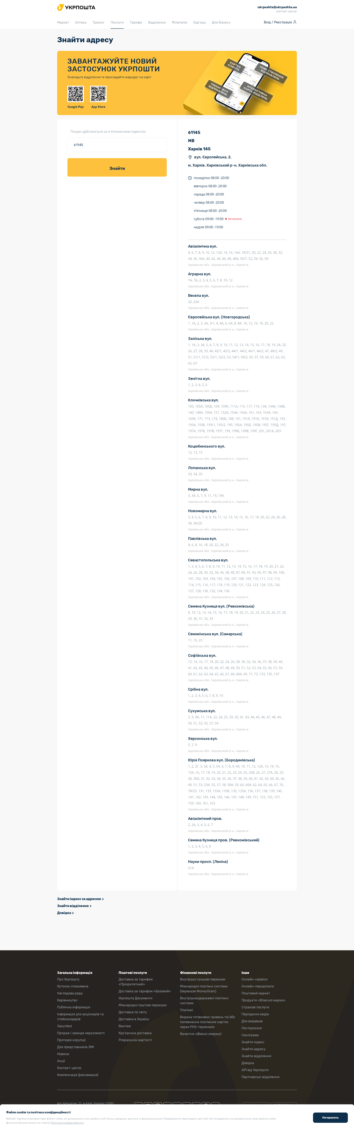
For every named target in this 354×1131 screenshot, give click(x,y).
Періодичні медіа (255, 1014)
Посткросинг (252, 1028)
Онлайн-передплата (258, 986)
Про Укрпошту (68, 979)
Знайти (117, 168)
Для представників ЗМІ (75, 1047)
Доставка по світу (133, 1012)
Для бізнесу (221, 22)
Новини (63, 1054)
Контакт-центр (69, 1068)
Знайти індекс (253, 1042)
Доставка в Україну (134, 1019)
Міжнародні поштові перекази (143, 1005)
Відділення (157, 22)
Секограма (250, 1035)
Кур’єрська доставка (135, 1033)
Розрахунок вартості (135, 1040)
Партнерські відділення (260, 1077)
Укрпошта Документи (135, 998)
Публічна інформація (73, 1007)
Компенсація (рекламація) (77, 1075)
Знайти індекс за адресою (79, 899)
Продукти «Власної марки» (263, 1000)
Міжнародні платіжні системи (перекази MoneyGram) (204, 988)
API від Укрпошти (255, 1070)
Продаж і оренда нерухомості (81, 1033)
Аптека (80, 22)
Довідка (64, 913)
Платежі (186, 1010)
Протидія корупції (71, 1040)
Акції (61, 1061)
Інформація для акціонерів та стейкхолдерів (80, 1016)
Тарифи (136, 22)
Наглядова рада (70, 993)
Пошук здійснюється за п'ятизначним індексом (108, 131)
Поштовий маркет (256, 993)
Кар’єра (199, 22)
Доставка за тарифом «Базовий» (145, 991)
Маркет (63, 22)
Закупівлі (64, 1026)
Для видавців (252, 1021)
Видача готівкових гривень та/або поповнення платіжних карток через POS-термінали (207, 1022)
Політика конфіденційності (67, 1122)
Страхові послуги (255, 1007)
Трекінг (98, 22)
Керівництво (67, 1000)
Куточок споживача (72, 986)
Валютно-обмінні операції (200, 1034)
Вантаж (125, 1026)
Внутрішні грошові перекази (202, 979)
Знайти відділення (73, 906)
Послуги (117, 22)
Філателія (179, 22)
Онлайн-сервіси (255, 979)
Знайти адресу (254, 1049)
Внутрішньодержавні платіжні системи (204, 1000)
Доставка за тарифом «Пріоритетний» (136, 981)
